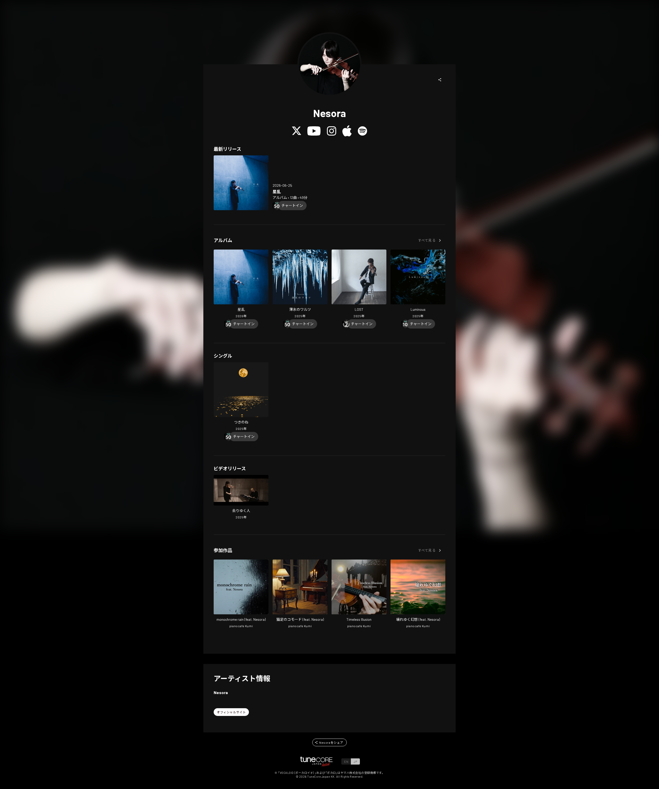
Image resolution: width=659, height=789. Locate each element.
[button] (440, 80)
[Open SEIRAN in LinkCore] (241, 182)
